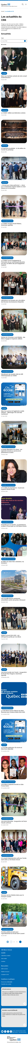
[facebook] (8, 1031)
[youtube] (2, 1031)
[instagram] (10, 1031)
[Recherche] (22, 4)
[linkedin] (5, 1031)
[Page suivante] (20, 942)
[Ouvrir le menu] (25, 4)
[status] (14, 41)
